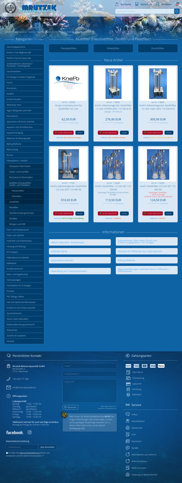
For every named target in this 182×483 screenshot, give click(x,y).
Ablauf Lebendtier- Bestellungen (68, 242)
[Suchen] (177, 11)
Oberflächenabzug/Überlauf (21, 213)
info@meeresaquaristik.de (24, 387)
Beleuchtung (12, 149)
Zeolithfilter (14, 202)
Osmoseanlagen (14, 280)
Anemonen (11, 88)
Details (79, 132)
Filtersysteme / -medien (17, 160)
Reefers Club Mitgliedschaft (19, 52)
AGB (134, 434)
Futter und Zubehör (15, 235)
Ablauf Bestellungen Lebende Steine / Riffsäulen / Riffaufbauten (143, 270)
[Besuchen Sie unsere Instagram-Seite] (28, 433)
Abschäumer (12, 116)
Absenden (72, 407)
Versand (10, 341)
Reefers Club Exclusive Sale (19, 58)
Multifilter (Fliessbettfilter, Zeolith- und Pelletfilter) (20, 184)
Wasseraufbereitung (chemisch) (20, 324)
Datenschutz (137, 428)
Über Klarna (137, 372)
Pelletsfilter (17, 196)
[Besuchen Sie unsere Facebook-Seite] (15, 433)
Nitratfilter (13, 207)
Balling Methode (14, 144)
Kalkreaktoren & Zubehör (18, 257)
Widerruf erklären (139, 461)
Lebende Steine (59, 251)
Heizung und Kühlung (16, 246)
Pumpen (10, 291)
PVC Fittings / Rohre (15, 296)
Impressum (137, 441)
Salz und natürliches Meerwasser (21, 302)
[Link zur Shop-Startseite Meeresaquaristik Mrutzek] (29, 7)
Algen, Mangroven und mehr (19, 110)
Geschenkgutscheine (16, 47)
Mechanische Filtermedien (21, 177)
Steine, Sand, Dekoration (17, 319)
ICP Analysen (12, 252)
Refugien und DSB (17, 224)
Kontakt (135, 448)
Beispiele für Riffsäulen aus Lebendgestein (140, 251)
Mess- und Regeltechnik (17, 274)
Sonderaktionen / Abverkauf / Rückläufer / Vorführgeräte (19, 64)
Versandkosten (75, 122)
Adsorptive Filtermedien (20, 166)
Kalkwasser (11, 263)
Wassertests (12, 330)
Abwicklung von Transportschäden (69, 271)
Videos (135, 414)
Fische (9, 82)
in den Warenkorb (65, 132)
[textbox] (144, 11)
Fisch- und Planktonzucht (18, 229)
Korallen (10, 93)
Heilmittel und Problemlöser (19, 241)
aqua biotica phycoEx (62, 260)
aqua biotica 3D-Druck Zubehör (20, 121)
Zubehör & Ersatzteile (16, 335)
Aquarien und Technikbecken (20, 127)
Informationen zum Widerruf (144, 454)
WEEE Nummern (139, 468)
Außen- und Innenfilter (19, 171)
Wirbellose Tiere (14, 105)
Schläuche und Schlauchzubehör (21, 307)
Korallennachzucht (15, 268)
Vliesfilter (13, 218)
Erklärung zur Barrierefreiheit (144, 474)
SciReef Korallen (14, 99)
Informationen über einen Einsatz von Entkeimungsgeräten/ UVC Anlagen (137, 241)
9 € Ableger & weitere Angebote (21, 77)
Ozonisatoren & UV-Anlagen (19, 285)
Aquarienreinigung (15, 132)
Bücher (10, 155)
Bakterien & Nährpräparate (19, 138)
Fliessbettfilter (18, 190)
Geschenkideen (14, 71)
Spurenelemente (14, 313)
